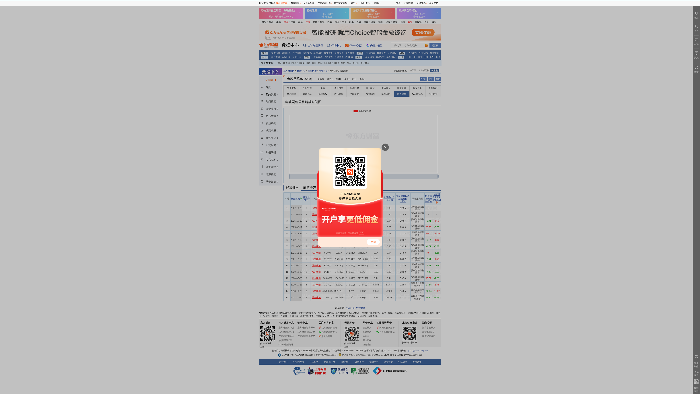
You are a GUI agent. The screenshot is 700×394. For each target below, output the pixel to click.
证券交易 (421, 3)
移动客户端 (281, 3)
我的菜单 (409, 3)
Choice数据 (365, 3)
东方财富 (295, 3)
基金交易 (433, 3)
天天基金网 (308, 3)
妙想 (353, 3)
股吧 (376, 3)
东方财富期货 (340, 3)
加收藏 (272, 3)
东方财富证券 (324, 3)
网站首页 (263, 3)
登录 (398, 3)
